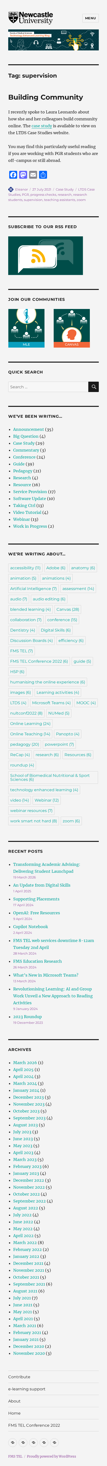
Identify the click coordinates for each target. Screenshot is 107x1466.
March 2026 (25, 1062)
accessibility (25, 568)
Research (22, 477)
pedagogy (24, 744)
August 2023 (25, 1124)
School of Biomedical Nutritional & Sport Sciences (50, 777)
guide (82, 661)
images (20, 692)
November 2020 (29, 1353)
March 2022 (25, 1242)
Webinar (21, 519)
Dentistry (22, 630)
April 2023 (23, 1152)
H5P (17, 671)
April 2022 (23, 1235)
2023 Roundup (27, 1016)
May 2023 (22, 1145)
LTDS (18, 702)
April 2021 (23, 1318)
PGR (25, 195)
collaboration (26, 619)
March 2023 (25, 1159)
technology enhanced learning (44, 790)
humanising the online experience (47, 682)
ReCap (20, 754)
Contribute (19, 1377)
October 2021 (26, 1277)
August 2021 (25, 1291)
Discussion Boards (31, 640)
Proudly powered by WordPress (51, 1456)
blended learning (30, 609)
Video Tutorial (27, 512)
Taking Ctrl (24, 505)
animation (23, 578)
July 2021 (22, 1297)
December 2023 (28, 1097)
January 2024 (26, 1090)
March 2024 (25, 1083)
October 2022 (26, 1194)
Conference (24, 457)
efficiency (71, 640)
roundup (22, 765)
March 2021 (24, 1325)
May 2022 (23, 1228)
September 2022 (29, 1201)
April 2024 (23, 1076)
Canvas (67, 609)
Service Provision (30, 491)
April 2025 (23, 1069)
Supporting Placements (36, 899)
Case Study (65, 189)
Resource (22, 484)
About (14, 1401)
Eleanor (21, 189)
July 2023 (22, 1131)
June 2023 (23, 1138)
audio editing (49, 599)
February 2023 (27, 1166)
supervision (33, 200)
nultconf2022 (26, 713)
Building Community (45, 97)
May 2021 (22, 1311)
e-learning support (27, 1389)
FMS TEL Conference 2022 (39, 661)
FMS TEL (21, 651)
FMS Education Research (37, 961)
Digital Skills (56, 630)
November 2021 (28, 1270)
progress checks (43, 195)
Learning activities (58, 692)
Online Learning (30, 723)
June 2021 (22, 1304)
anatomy (83, 568)
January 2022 (26, 1256)
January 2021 (26, 1339)
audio (18, 599)
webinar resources (31, 810)
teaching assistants (59, 200)
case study (42, 125)
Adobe (55, 568)
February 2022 (27, 1249)
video (19, 800)
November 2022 (29, 1187)
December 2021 (28, 1263)
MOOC (86, 702)
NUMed (58, 713)
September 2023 (29, 1118)
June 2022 (23, 1221)
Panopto (67, 734)
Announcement (28, 429)
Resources (77, 754)
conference (62, 619)
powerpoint (59, 744)
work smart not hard (33, 821)
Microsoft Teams (51, 702)
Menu (90, 18)
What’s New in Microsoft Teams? (45, 975)
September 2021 (29, 1284)
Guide (19, 463)
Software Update (29, 498)
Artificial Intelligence (33, 588)
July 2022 (22, 1214)
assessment (78, 588)
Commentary (26, 450)
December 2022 (28, 1180)
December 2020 (28, 1346)
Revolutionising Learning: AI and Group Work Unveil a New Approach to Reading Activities (53, 995)
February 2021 (27, 1332)
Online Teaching (30, 734)
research (65, 195)
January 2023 (26, 1173)
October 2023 (26, 1111)
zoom (81, 200)
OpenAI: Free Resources (36, 912)
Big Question (26, 436)
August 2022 (25, 1207)
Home (14, 1413)
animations (56, 578)
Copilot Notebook (30, 926)
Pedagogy (22, 470)
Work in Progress (30, 526)
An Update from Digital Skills (41, 885)
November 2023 (29, 1104)
